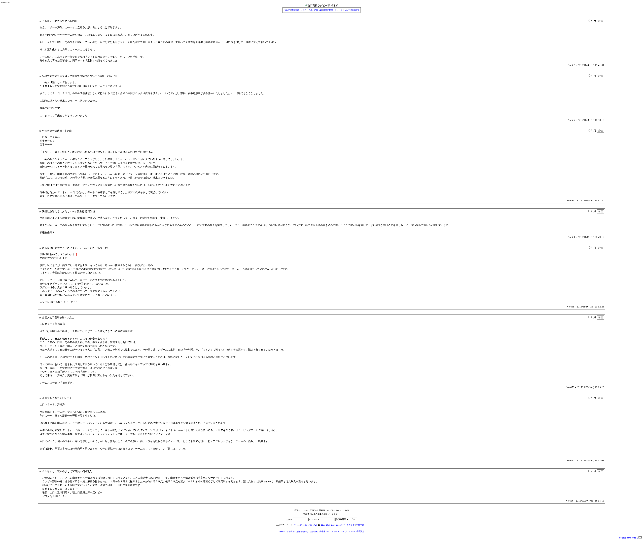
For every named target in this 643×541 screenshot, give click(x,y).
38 (341, 525)
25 (329, 525)
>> (344, 525)
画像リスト (361, 525)
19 (314, 525)
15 (304, 525)
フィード (339, 10)
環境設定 (355, 10)
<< (295, 525)
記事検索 (318, 10)
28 (337, 525)
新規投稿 (295, 10)
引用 (593, 21)
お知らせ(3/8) (306, 10)
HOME (287, 10)
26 (332, 525)
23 (324, 525)
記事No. (289, 519)
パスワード (314, 519)
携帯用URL (328, 10)
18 (311, 525)
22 (322, 525)
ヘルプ (347, 10)
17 (309, 525)
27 (334, 525)
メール (352, 531)
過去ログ (351, 525)
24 (327, 525)
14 (301, 525)
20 (316, 525)
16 (306, 525)
